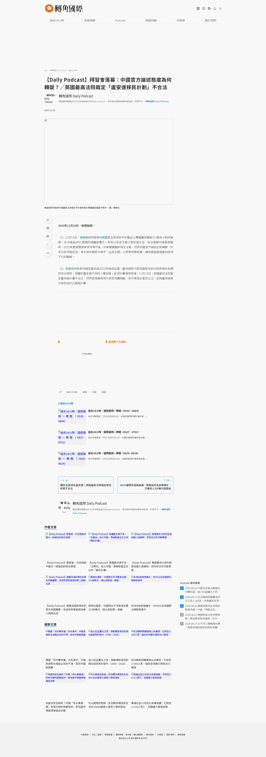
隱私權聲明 (138, 734)
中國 (94, 392)
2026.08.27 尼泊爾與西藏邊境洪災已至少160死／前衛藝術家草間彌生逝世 (203, 599)
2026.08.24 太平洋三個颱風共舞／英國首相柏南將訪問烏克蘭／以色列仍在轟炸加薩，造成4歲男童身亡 (203, 625)
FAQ (93, 734)
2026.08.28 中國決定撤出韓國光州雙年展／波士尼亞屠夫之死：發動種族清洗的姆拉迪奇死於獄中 (202, 590)
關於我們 (210, 20)
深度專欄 (89, 20)
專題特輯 (151, 20)
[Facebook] (47, 227)
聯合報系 (150, 734)
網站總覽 (181, 734)
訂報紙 (160, 734)
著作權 (128, 734)
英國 (104, 392)
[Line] (47, 236)
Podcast (120, 20)
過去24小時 (57, 20)
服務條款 (119, 734)
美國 (85, 392)
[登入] (214, 8)
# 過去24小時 (65, 403)
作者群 (181, 20)
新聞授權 (108, 734)
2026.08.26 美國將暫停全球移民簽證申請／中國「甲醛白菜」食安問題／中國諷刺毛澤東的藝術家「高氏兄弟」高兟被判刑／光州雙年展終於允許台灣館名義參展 (202, 607)
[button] (198, 8)
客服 (99, 734)
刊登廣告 (85, 734)
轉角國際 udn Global (58, 70)
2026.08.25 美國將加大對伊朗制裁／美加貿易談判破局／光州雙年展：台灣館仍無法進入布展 (202, 616)
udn (46, 70)
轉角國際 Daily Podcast (76, 95)
